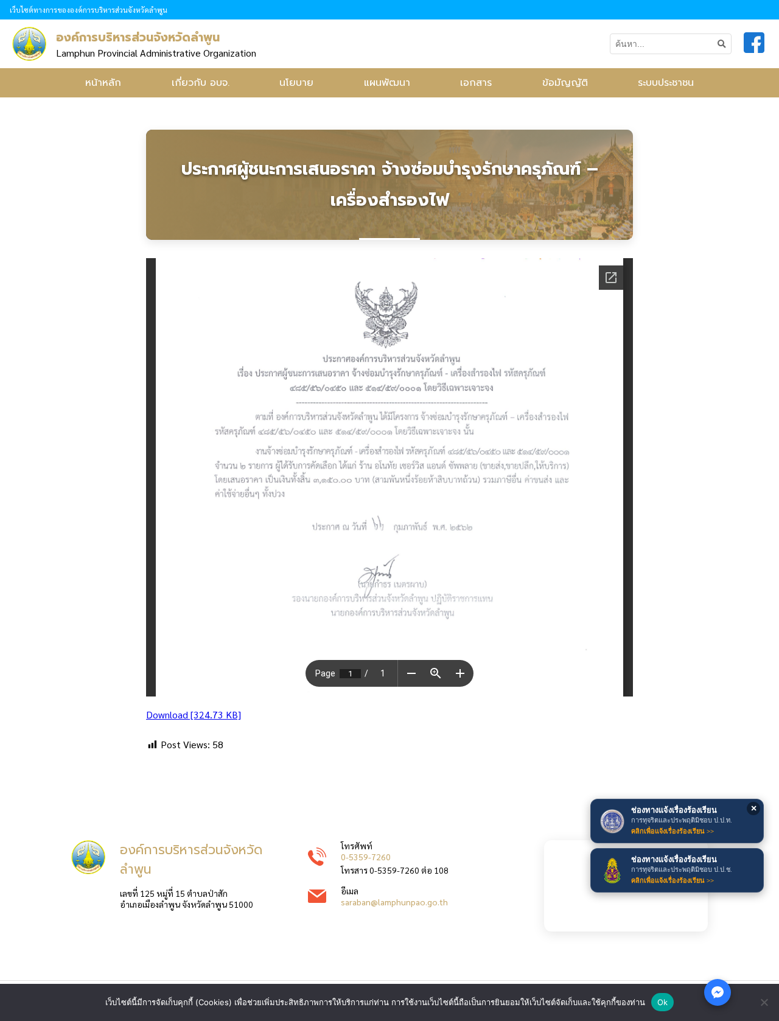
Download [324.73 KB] (193, 714)
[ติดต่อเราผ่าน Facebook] (717, 992)
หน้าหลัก (103, 82)
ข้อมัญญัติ (565, 82)
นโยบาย (296, 82)
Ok (662, 1002)
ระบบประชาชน (666, 82)
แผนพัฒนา (387, 82)
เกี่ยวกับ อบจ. (200, 82)
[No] (764, 1002)
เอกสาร (476, 82)
